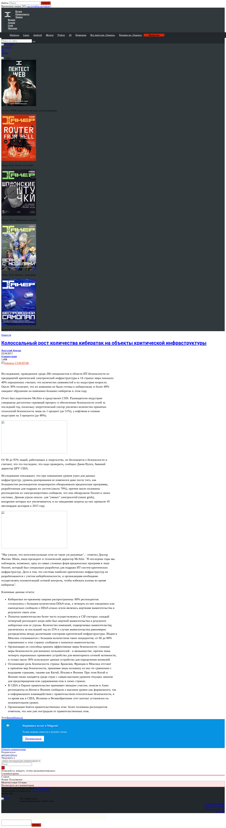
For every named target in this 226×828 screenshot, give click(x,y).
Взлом (10, 717)
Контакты (220, 811)
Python (61, 35)
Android (37, 35)
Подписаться (33, 738)
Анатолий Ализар (11, 350)
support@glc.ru (43, 788)
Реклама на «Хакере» (130, 35)
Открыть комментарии (13, 749)
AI (70, 35)
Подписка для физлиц (215, 804)
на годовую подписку (38, 6)
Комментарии (9, 356)
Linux (26, 35)
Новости (6, 335)
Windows (14, 35)
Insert (36, 825)
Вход (222, 4)
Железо (50, 35)
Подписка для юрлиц (215, 806)
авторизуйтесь (9, 755)
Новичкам (80, 35)
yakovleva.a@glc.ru (41, 791)
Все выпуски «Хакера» (102, 35)
